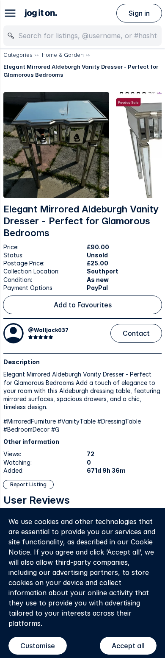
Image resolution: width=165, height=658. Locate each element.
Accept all (128, 645)
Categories (18, 54)
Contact (136, 333)
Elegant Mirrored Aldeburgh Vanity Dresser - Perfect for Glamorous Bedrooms (80, 70)
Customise (37, 645)
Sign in (139, 13)
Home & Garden (63, 54)
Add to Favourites (83, 305)
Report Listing (28, 484)
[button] (56, 145)
